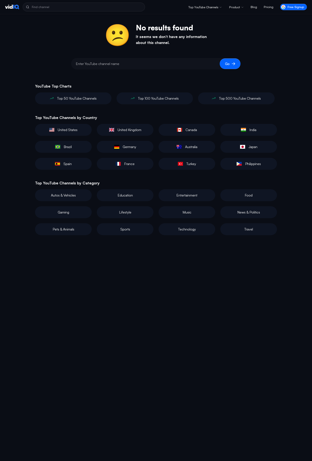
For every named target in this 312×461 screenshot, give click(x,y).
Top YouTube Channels (203, 7)
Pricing (268, 7)
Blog (254, 7)
